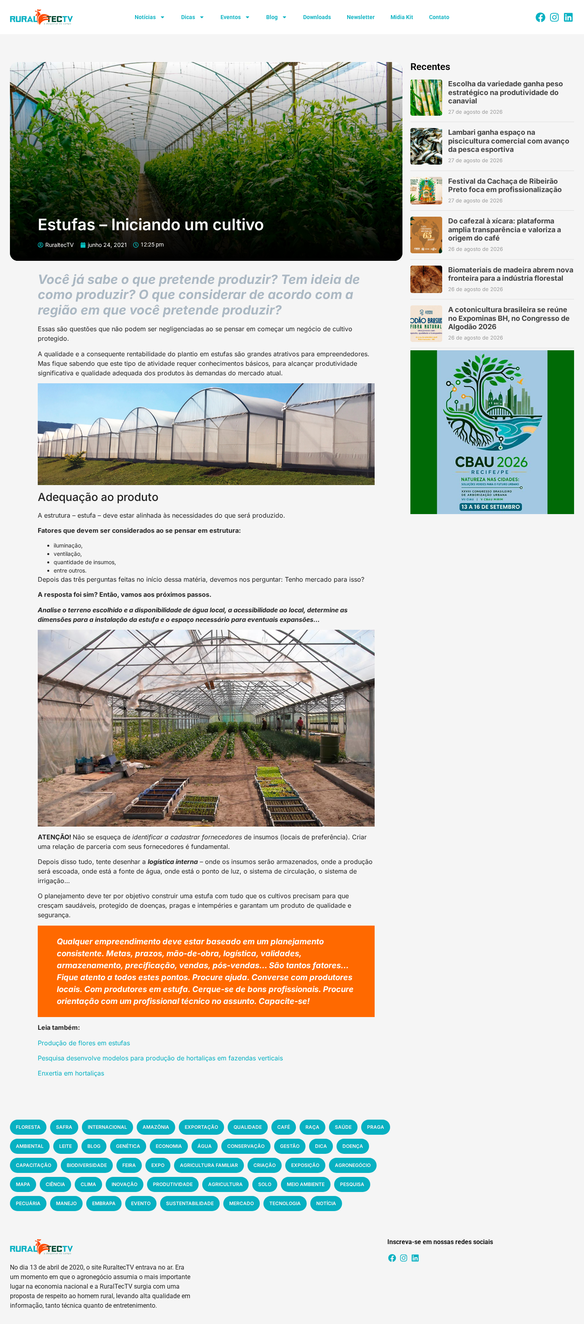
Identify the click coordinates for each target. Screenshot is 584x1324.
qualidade (248, 1127)
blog (94, 1146)
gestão (290, 1146)
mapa (23, 1184)
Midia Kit (402, 17)
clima (88, 1184)
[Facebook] (540, 17)
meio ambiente (306, 1184)
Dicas (188, 17)
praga (375, 1127)
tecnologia (285, 1203)
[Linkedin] (568, 17)
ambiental (30, 1146)
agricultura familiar (209, 1165)
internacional (107, 1127)
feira (129, 1165)
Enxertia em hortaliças (71, 1073)
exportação (201, 1127)
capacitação (33, 1165)
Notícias (145, 17)
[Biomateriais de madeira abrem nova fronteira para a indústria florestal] (426, 279)
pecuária (28, 1203)
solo (264, 1184)
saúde (343, 1127)
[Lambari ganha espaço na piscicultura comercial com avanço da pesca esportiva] (426, 146)
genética (128, 1146)
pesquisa (352, 1184)
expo (157, 1165)
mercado (241, 1203)
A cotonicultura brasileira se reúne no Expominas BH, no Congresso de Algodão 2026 (509, 318)
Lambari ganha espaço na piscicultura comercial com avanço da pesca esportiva (508, 140)
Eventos (230, 17)
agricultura (225, 1184)
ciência (55, 1184)
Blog (272, 17)
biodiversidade (87, 1165)
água (204, 1146)
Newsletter (361, 17)
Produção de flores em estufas (84, 1043)
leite (65, 1146)
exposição (305, 1165)
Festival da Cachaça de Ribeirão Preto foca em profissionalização (505, 185)
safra (64, 1127)
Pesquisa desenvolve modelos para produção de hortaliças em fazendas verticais (160, 1058)
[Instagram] (554, 17)
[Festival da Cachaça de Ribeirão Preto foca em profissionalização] (426, 191)
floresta (28, 1127)
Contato (439, 17)
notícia (326, 1203)
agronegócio (353, 1165)
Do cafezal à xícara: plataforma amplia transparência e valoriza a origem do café (504, 229)
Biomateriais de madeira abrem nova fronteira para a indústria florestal (510, 274)
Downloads (317, 17)
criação (264, 1165)
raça (312, 1127)
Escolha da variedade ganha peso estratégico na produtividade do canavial (505, 92)
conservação (246, 1146)
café (283, 1127)
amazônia (156, 1127)
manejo (66, 1203)
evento (141, 1203)
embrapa (104, 1203)
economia (169, 1146)
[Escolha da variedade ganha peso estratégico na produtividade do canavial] (426, 98)
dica (321, 1146)
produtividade (173, 1184)
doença (352, 1146)
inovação (124, 1184)
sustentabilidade (190, 1203)
